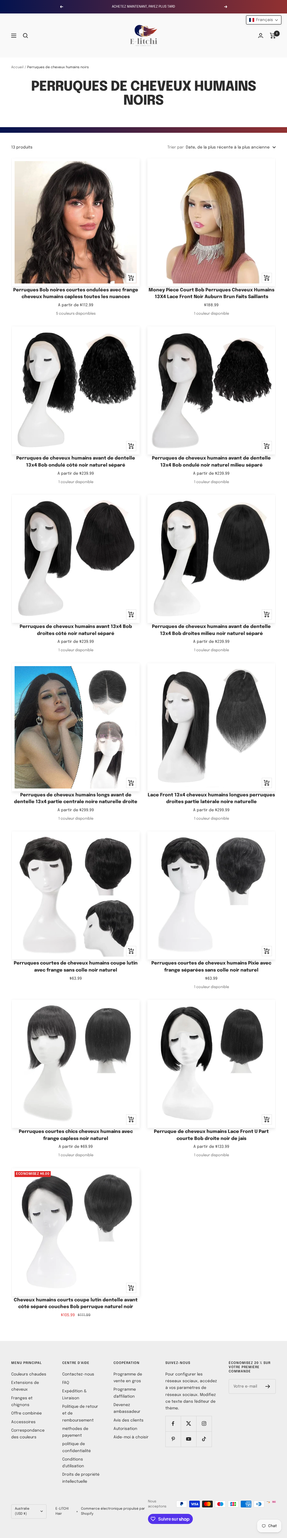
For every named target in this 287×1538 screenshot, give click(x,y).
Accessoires (23, 1422)
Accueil (17, 67)
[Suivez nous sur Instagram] (204, 1423)
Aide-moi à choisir (131, 1437)
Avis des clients (129, 1420)
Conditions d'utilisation (73, 1462)
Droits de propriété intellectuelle (80, 1478)
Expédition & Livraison (74, 1394)
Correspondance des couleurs (28, 1434)
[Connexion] (260, 35)
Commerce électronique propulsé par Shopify (113, 1511)
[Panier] (273, 35)
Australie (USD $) (22, 1511)
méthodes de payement (75, 1432)
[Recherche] (25, 35)
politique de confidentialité (76, 1447)
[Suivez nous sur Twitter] (188, 1423)
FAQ (65, 1383)
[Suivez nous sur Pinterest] (173, 1439)
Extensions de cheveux (25, 1386)
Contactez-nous (78, 1374)
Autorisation (125, 1429)
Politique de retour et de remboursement (80, 1413)
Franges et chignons (22, 1401)
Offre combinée (26, 1413)
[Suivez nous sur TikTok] (204, 1439)
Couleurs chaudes (28, 1374)
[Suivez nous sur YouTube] (188, 1439)
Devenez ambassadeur (127, 1408)
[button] (263, 20)
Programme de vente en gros (128, 1377)
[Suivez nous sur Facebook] (173, 1423)
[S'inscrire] (267, 1386)
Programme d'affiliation (125, 1393)
